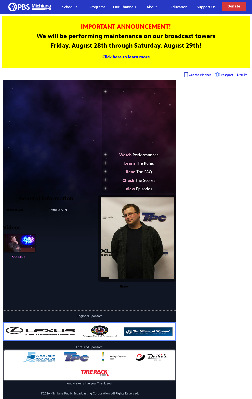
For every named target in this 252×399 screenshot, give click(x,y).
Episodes (139, 189)
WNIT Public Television (30, 7)
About (152, 7)
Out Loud (18, 257)
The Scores (138, 180)
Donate (233, 6)
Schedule (70, 7)
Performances (138, 155)
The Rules (139, 163)
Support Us (206, 7)
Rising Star (149, 117)
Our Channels (124, 7)
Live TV (242, 74)
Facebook (135, 286)
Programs (97, 7)
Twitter (143, 286)
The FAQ (139, 172)
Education (179, 7)
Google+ (151, 286)
